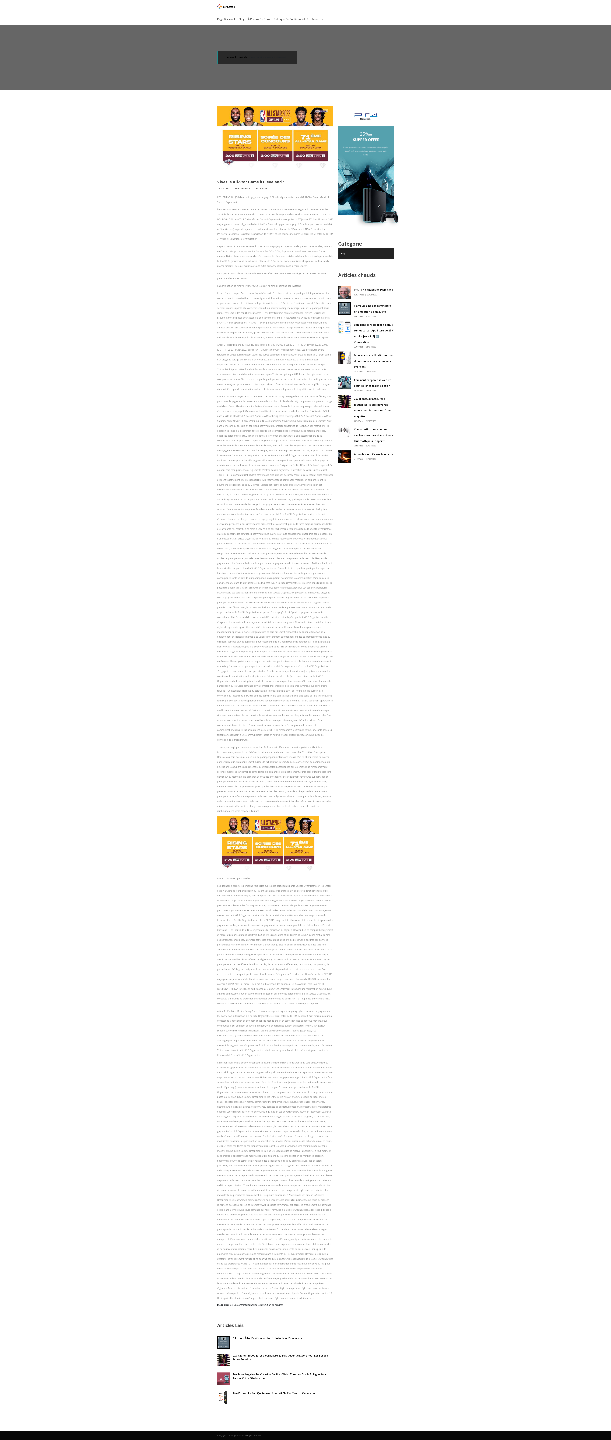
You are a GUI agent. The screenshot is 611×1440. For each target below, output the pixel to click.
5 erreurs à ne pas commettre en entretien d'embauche (268, 1338)
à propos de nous (259, 19)
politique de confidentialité (291, 19)
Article (243, 57)
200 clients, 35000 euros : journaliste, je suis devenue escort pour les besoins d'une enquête (281, 1357)
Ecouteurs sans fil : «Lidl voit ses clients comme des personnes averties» (373, 361)
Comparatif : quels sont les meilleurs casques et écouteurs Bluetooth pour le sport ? (373, 435)
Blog (241, 19)
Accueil (231, 57)
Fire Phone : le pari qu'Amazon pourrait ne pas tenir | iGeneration (274, 1393)
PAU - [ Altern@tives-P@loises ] (373, 290)
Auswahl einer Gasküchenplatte (374, 454)
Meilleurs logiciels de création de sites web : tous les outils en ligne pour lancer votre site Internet (279, 1376)
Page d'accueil (226, 19)
